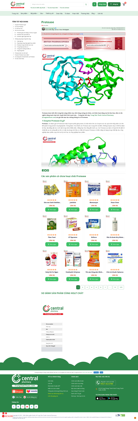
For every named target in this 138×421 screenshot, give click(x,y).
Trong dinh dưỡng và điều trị (24, 48)
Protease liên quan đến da (23, 34)
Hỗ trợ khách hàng (54, 377)
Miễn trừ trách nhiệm (54, 388)
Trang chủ (15, 13)
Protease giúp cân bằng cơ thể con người (27, 32)
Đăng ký (115, 4)
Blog (93, 13)
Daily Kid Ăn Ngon (51, 272)
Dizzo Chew (115, 202)
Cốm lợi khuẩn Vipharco (114, 272)
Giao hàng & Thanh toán (77, 391)
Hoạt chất (75, 13)
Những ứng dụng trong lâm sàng (23, 39)
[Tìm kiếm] (85, 4)
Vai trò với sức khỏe (19, 30)
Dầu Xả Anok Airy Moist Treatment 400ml (115, 237)
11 (115, 287)
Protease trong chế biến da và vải (25, 45)
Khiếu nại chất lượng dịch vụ (55, 393)
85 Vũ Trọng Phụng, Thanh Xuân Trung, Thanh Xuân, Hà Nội (111, 389)
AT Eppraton (72, 237)
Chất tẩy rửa (20, 41)
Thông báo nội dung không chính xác (58, 391)
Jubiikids (73, 202)
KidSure (94, 237)
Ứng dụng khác (20, 50)
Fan (18, 397)
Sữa (41, 13)
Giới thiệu (50, 381)
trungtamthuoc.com (49, 117)
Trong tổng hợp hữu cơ (22, 47)
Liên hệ (100, 13)
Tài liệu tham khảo (19, 58)
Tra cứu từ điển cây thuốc (38, 7)
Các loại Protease (19, 26)
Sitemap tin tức (81, 396)
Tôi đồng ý (96, 372)
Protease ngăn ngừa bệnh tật (24, 36)
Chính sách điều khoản (77, 381)
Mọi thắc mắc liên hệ (103, 377)
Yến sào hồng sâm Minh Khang (94, 272)
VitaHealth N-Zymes (73, 272)
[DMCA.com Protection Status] (122, 415)
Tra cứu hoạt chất (53, 7)
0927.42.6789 (107, 384)
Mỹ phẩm (34, 13)
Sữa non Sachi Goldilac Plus (52, 202)
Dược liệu (59, 13)
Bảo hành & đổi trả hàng (77, 388)
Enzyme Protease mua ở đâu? (22, 55)
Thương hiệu (85, 13)
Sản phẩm (24, 13)
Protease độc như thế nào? (21, 53)
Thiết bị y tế (49, 13)
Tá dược (67, 13)
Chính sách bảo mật (87, 372)
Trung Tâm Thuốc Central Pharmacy (102, 115)
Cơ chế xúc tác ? (19, 28)
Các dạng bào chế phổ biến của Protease (25, 56)
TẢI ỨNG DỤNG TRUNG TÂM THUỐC (106, 394)
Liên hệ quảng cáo (53, 396)
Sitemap (73, 396)
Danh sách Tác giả (76, 393)
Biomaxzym (94, 202)
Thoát (101, 372)
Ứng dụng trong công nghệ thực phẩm (26, 43)
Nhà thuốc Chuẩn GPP (54, 386)
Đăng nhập (102, 4)
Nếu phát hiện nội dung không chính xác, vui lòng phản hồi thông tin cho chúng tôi (63, 34)
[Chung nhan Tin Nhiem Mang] (117, 416)
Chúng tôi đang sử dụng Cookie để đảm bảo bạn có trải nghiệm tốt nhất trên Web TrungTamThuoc (63, 372)
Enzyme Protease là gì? (20, 24)
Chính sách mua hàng (77, 383)
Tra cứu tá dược (64, 7)
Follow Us (15, 402)
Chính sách (74, 377)
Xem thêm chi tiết (83, 165)
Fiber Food (52, 237)
